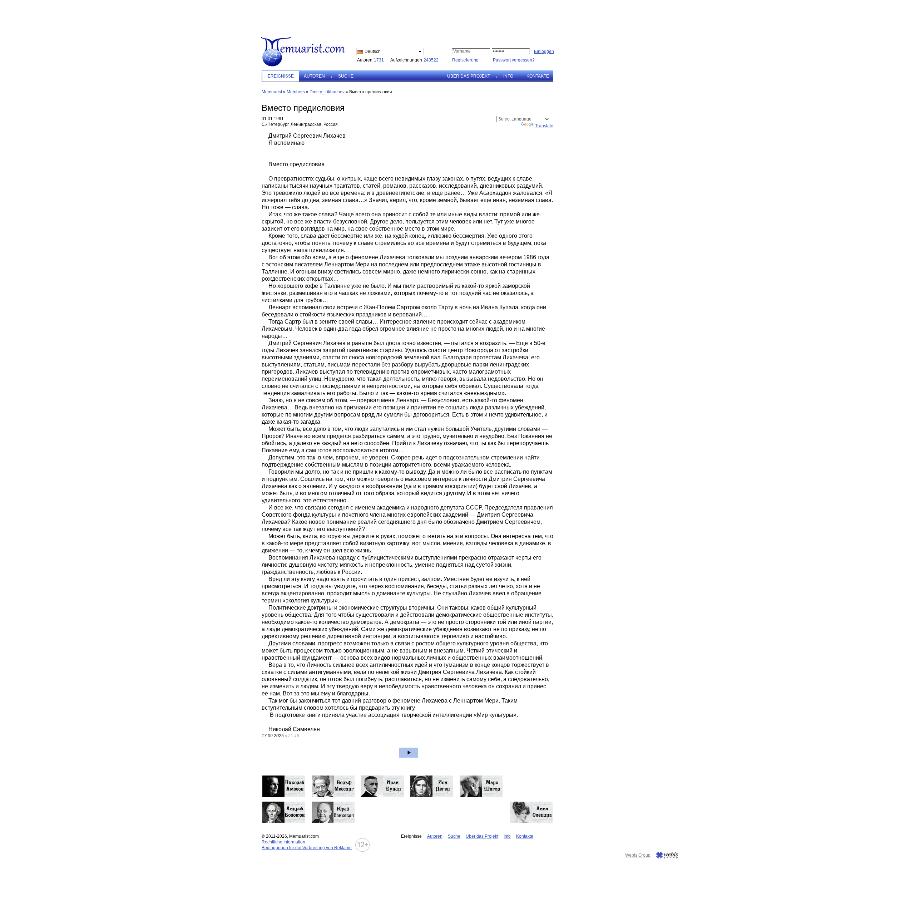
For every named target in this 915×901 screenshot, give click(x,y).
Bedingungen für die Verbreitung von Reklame (307, 847)
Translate (544, 125)
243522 (431, 60)
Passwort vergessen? (514, 60)
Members (296, 91)
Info (508, 76)
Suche (345, 76)
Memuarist (272, 91)
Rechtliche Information (283, 842)
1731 (379, 60)
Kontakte (537, 76)
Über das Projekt (468, 76)
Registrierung (465, 60)
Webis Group (638, 855)
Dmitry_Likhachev (327, 91)
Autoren (314, 76)
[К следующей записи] (408, 753)
